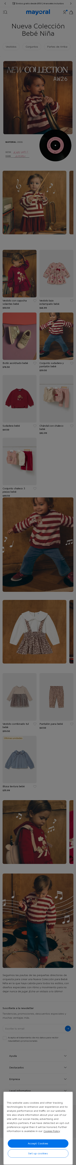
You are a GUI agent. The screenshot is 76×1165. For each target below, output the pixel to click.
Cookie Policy (52, 1131)
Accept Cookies (38, 1143)
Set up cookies (38, 1153)
